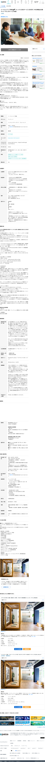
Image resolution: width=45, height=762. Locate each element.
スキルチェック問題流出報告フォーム (32, 758)
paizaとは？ (32, 1)
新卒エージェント (40, 740)
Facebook (18, 750)
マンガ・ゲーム (24, 745)
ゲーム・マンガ (26, 1)
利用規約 (5, 761)
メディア (28, 2)
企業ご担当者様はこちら (36, 2)
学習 (12, 745)
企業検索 (11, 743)
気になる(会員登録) (18, 649)
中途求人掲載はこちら (26, 753)
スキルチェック (21, 2)
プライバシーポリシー (11, 761)
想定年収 (11, 126)
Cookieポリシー (18, 761)
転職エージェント (31, 740)
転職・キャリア (8, 2)
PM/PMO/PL (34, 66)
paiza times (23, 748)
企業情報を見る (6, 587)
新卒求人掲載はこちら (36, 753)
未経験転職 (19, 740)
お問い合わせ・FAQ (20, 758)
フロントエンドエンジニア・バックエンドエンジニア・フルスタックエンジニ (38, 83)
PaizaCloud (40, 748)
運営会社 (1, 761)
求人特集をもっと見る (41, 727)
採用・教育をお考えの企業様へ (15, 753)
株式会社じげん (4, 16)
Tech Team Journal (14, 748)
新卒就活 (24, 740)
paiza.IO (33, 748)
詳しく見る (34, 636)
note (28, 748)
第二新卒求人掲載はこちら (14, 755)
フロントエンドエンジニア (37, 58)
